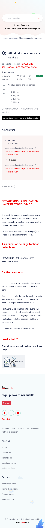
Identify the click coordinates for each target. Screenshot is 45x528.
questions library (9, 463)
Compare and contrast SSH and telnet (18, 328)
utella (22, 523)
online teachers (8, 468)
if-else (7, 29)
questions (13, 38)
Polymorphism (34, 29)
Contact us (6, 453)
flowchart (25, 29)
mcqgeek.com (8, 499)
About (4, 447)
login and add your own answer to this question (21, 118)
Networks (8, 109)
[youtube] (18, 413)
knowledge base (9, 484)
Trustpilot (6, 419)
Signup (6, 403)
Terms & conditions (10, 489)
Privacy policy (8, 494)
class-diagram (16, 29)
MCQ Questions (19, 109)
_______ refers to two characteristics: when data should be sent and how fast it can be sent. (21, 286)
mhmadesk (9, 72)
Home (4, 38)
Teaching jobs (8, 458)
